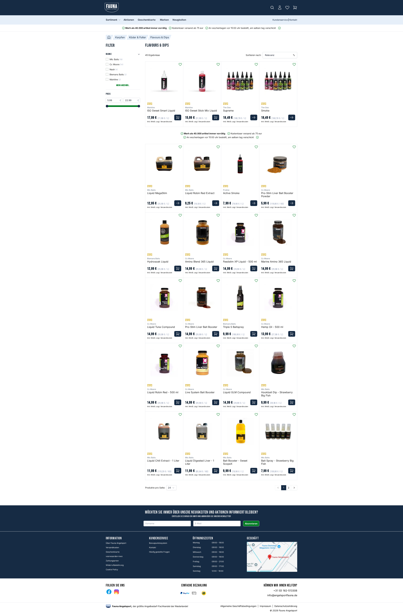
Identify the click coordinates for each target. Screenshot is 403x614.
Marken (164, 19)
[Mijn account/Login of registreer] (280, 7)
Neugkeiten (179, 19)
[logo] (108, 606)
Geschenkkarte (147, 19)
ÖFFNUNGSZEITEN (203, 538)
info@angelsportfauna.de (282, 595)
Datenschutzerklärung (285, 606)
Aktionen (129, 19)
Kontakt (293, 19)
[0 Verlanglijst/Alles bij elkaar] (287, 7)
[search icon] (272, 7)
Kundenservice (280, 19)
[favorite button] (180, 64)
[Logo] (112, 7)
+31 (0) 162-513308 (285, 590)
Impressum (265, 606)
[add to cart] (177, 117)
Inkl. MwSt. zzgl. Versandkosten (159, 121)
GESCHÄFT (253, 538)
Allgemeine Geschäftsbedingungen (238, 606)
